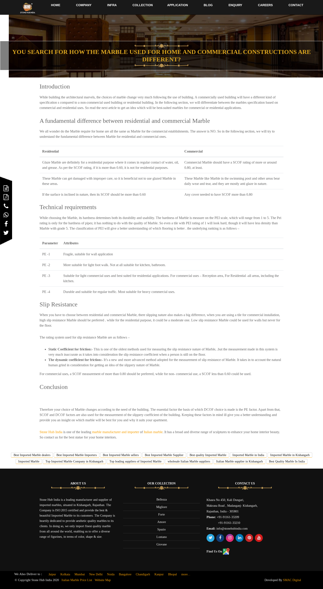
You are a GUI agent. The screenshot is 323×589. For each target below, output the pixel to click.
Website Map (103, 580)
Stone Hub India (51, 432)
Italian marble (153, 432)
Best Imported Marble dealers (32, 455)
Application (177, 5)
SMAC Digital (292, 580)
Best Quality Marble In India (287, 461)
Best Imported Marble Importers (76, 455)
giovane (161, 544)
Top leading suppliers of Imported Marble (135, 461)
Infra (112, 5)
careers (265, 5)
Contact (296, 5)
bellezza (161, 499)
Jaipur (52, 574)
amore (161, 522)
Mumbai (79, 574)
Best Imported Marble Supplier (164, 455)
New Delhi (96, 574)
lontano (161, 537)
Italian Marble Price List (77, 580)
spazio (161, 529)
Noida (110, 574)
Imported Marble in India (248, 455)
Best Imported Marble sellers (121, 455)
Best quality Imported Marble (208, 455)
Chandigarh (143, 574)
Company (83, 5)
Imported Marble (28, 461)
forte (161, 514)
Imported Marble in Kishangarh (290, 455)
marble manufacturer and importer (115, 432)
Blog (208, 5)
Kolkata (65, 574)
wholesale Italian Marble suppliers (189, 461)
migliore (161, 507)
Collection (142, 5)
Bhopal (172, 574)
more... (185, 574)
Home (55, 5)
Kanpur (159, 574)
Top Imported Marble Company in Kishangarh (74, 461)
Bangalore (125, 574)
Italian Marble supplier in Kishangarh (239, 461)
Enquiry (235, 5)
